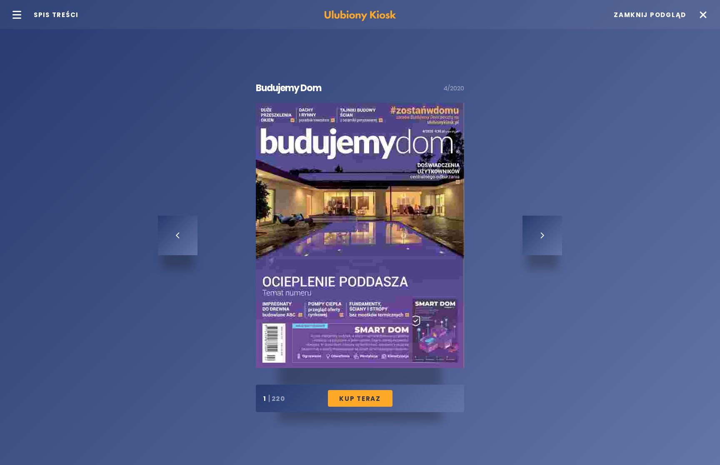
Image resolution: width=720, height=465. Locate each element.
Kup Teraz (360, 398)
